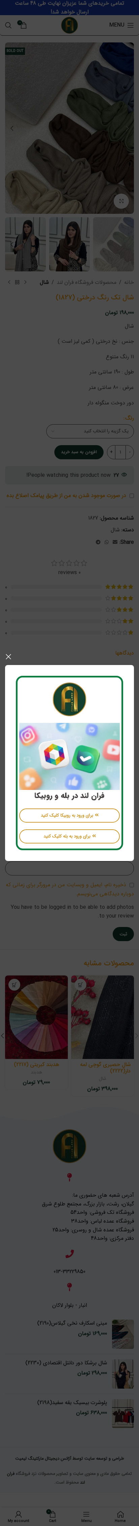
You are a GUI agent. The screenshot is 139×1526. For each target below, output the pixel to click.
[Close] (8, 656)
